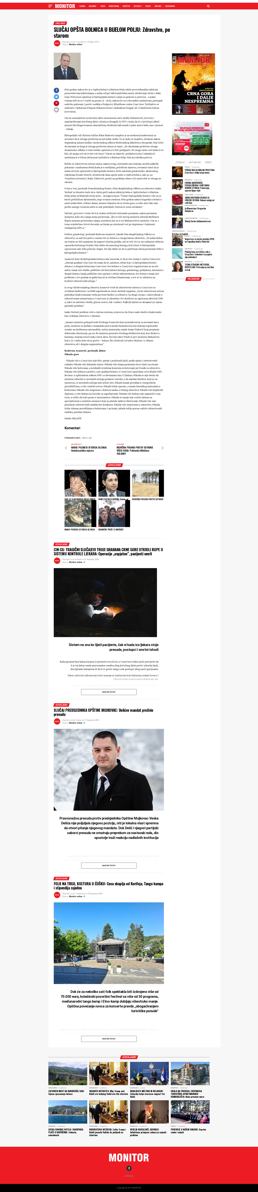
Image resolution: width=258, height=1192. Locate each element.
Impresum (129, 1175)
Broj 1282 (87, 438)
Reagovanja (170, 6)
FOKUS (102, 6)
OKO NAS (158, 6)
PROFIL (148, 6)
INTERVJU (137, 6)
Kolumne (92, 6)
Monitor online (75, 44)
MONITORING (114, 6)
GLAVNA (82, 6)
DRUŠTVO (126, 6)
